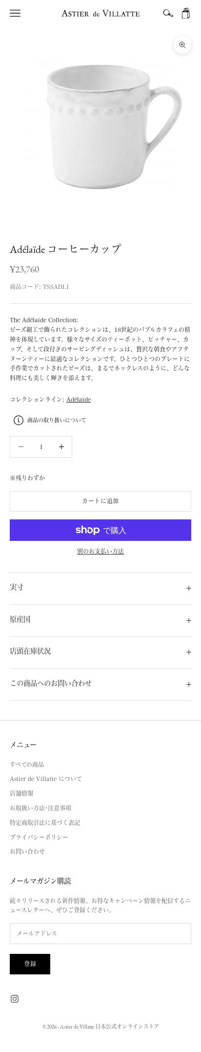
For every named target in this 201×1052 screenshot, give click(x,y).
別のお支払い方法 (100, 551)
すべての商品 (27, 764)
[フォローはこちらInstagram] (15, 999)
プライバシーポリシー (39, 837)
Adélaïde (78, 399)
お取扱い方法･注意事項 (40, 808)
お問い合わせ (27, 851)
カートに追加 (100, 501)
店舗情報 (21, 793)
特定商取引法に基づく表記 (45, 822)
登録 (30, 964)
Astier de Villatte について (46, 779)
